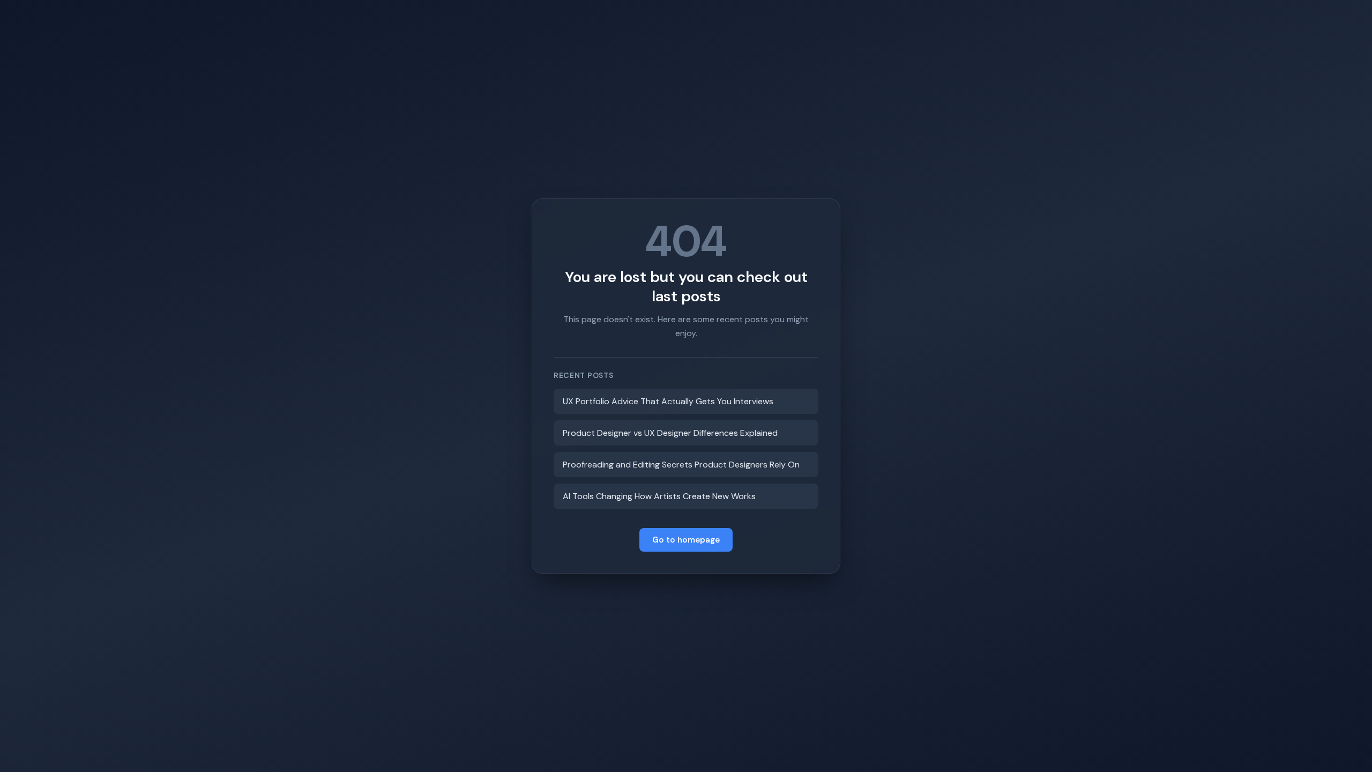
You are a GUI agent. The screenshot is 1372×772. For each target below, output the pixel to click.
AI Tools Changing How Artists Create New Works (659, 496)
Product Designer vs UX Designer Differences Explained (670, 433)
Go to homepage (686, 540)
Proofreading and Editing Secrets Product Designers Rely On (681, 464)
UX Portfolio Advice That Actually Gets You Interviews (668, 401)
